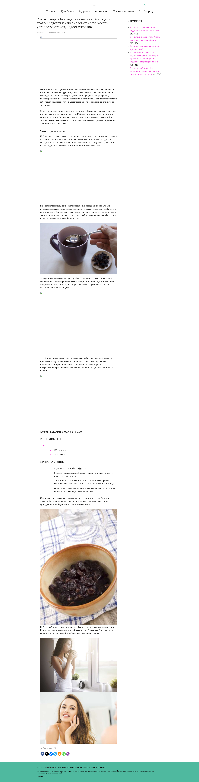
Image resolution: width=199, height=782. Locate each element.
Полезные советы (123, 11)
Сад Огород (146, 11)
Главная (51, 11)
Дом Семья (67, 11)
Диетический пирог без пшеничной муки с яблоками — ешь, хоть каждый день (145, 70)
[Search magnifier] (144, 5)
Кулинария (101, 11)
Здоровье (84, 11)
